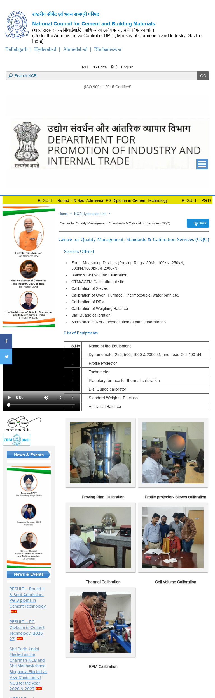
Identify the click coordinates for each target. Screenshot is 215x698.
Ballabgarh (16, 49)
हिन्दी (114, 67)
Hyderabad (45, 49)
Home (63, 214)
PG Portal (100, 67)
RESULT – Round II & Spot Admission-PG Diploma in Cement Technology (85, 200)
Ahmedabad (75, 49)
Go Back (199, 223)
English (127, 67)
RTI (85, 67)
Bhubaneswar (107, 49)
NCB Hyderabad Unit (90, 214)
